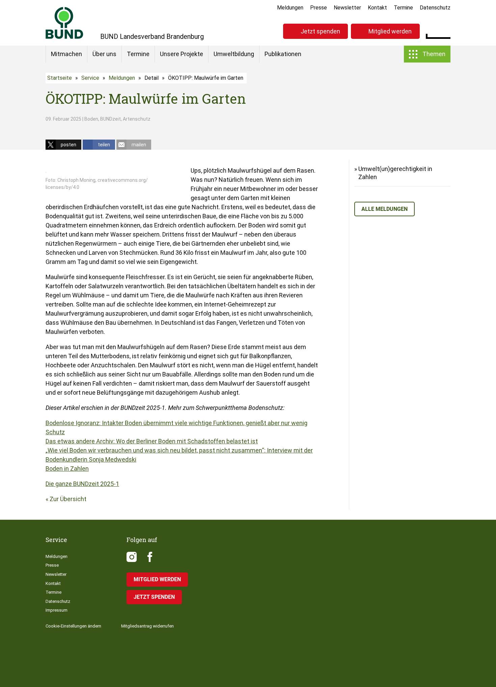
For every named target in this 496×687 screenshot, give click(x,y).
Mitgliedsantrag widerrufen (147, 626)
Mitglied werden (390, 31)
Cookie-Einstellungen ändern (73, 626)
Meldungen (290, 7)
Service (90, 78)
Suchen (445, 30)
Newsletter (347, 7)
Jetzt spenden (320, 31)
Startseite (59, 78)
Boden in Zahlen (67, 468)
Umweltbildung (234, 53)
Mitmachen (66, 53)
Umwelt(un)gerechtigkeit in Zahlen (395, 172)
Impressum (56, 610)
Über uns (104, 53)
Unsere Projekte (181, 53)
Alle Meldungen (384, 209)
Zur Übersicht (68, 498)
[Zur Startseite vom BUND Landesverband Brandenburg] (64, 23)
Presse (318, 7)
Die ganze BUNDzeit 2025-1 (82, 483)
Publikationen (283, 53)
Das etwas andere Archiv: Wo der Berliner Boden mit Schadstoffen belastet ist (152, 441)
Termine (403, 7)
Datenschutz (435, 7)
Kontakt (377, 7)
